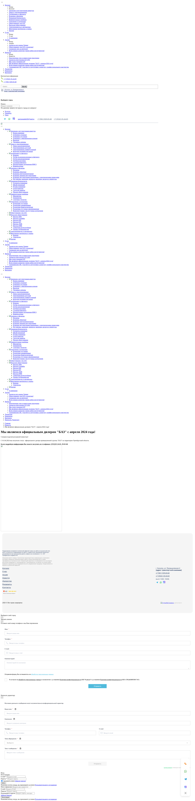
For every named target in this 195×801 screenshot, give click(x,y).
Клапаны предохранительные (23, 174)
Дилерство (8, 69)
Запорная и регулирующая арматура (21, 10)
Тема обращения (11, 739)
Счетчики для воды (20, 199)
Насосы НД (17, 222)
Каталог (7, 5)
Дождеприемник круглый (22, 148)
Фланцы (16, 155)
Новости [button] (8, 254)
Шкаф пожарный (19, 185)
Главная (7, 423)
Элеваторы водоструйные (22, 227)
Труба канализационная (21, 159)
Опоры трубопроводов (21, 229)
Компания (8, 719)
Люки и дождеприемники (18, 12)
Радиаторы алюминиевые (22, 205)
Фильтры (16, 170)
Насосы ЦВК (17, 226)
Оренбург (8, 113)
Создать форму (168, 767)
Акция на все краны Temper (18, 45)
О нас (7, 32)
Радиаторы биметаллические (23, 207)
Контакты (8, 72)
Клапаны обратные (19, 172)
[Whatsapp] (185, 771)
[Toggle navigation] (1, 126)
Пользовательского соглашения (46, 785)
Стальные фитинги (19, 162)
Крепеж (15, 235)
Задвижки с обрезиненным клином (25, 138)
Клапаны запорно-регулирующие (24, 175)
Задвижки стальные (20, 135)
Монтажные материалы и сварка (20, 29)
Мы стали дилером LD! (17, 62)
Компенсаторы (18, 166)
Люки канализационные (21, 146)
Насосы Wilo (17, 216)
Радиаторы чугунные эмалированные (26, 209)
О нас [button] (7, 241)
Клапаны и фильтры (16, 16)
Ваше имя (8, 709)
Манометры (17, 196)
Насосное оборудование (17, 25)
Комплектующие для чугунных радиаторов (28, 211)
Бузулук (7, 111)
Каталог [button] (7, 129)
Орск (6, 115)
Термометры (17, 198)
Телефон (8, 639)
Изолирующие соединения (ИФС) (25, 164)
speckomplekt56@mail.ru (26, 119)
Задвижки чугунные (20, 136)
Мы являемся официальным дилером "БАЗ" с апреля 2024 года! (31, 63)
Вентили (16, 140)
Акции (7, 40)
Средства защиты (19, 190)
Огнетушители (18, 188)
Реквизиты (8, 71)
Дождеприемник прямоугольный (24, 149)
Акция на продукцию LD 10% (19, 60)
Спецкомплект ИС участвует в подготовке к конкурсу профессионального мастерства (39, 67)
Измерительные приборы (18, 20)
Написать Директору (12, 420)
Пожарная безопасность (17, 18)
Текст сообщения (11, 748)
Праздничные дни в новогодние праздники (24, 58)
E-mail (7, 649)
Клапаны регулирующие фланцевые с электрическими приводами (36, 177)
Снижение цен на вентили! (18, 49)
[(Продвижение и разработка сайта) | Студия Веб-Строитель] (167, 603)
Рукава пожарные (19, 187)
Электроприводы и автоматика (20, 27)
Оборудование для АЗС (17, 23)
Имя (6, 629)
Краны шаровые (18, 133)
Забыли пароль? (20, 781)
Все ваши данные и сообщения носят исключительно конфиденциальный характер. (34, 703)
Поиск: (3, 104)
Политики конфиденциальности (70, 679)
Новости (8, 52)
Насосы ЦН (17, 220)
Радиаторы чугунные (20, 203)
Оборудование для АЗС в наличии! (21, 47)
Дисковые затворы (19, 142)
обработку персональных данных (42, 674)
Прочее (11, 31)
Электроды (17, 237)
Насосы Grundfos (19, 218)
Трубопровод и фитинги (17, 14)
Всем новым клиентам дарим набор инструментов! (26, 51)
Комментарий (10, 658)
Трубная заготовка (19, 161)
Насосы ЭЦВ (17, 224)
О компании (13, 38)
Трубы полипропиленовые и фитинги (26, 157)
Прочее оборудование (20, 192)
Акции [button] (7, 244)
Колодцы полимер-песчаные (23, 151)
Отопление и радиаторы (17, 21)
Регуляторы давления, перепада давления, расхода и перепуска (35, 179)
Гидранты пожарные (20, 183)
